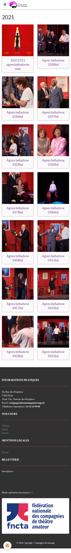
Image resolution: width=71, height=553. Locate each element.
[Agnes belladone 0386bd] (53, 188)
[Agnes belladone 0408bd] (17, 236)
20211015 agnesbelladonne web (17, 64)
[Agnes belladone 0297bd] (53, 92)
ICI (31, 492)
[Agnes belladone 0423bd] (53, 284)
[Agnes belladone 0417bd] (17, 284)
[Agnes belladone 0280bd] (53, 40)
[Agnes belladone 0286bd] (17, 92)
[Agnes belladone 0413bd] (53, 236)
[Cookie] (7, 545)
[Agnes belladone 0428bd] (17, 332)
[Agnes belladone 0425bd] (53, 332)
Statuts (5, 452)
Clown (5, 433)
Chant (5, 429)
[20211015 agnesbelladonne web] (17, 40)
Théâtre (6, 425)
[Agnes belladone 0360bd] (53, 140)
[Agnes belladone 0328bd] (17, 140)
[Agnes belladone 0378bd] (17, 188)
